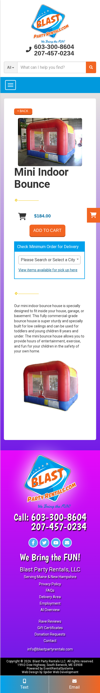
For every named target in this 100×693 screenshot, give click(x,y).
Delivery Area (50, 597)
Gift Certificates (50, 628)
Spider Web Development (60, 672)
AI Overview (50, 610)
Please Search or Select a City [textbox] (48, 259)
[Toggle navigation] (50, 85)
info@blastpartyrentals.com (50, 649)
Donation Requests (50, 634)
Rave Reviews (50, 621)
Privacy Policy (50, 584)
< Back (22, 111)
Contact (50, 641)
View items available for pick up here (47, 270)
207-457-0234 (54, 53)
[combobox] (49, 260)
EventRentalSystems (58, 668)
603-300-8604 (54, 47)
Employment (50, 603)
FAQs (50, 590)
